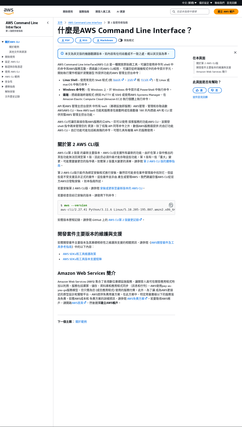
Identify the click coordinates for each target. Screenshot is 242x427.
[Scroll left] (60, 11)
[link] (118, 22)
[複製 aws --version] (171, 205)
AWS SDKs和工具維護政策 (79, 254)
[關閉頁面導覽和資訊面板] (235, 52)
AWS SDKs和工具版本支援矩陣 (82, 259)
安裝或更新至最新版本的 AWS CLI (121, 188)
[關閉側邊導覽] (47, 23)
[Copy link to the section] (55, 144)
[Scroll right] (127, 11)
